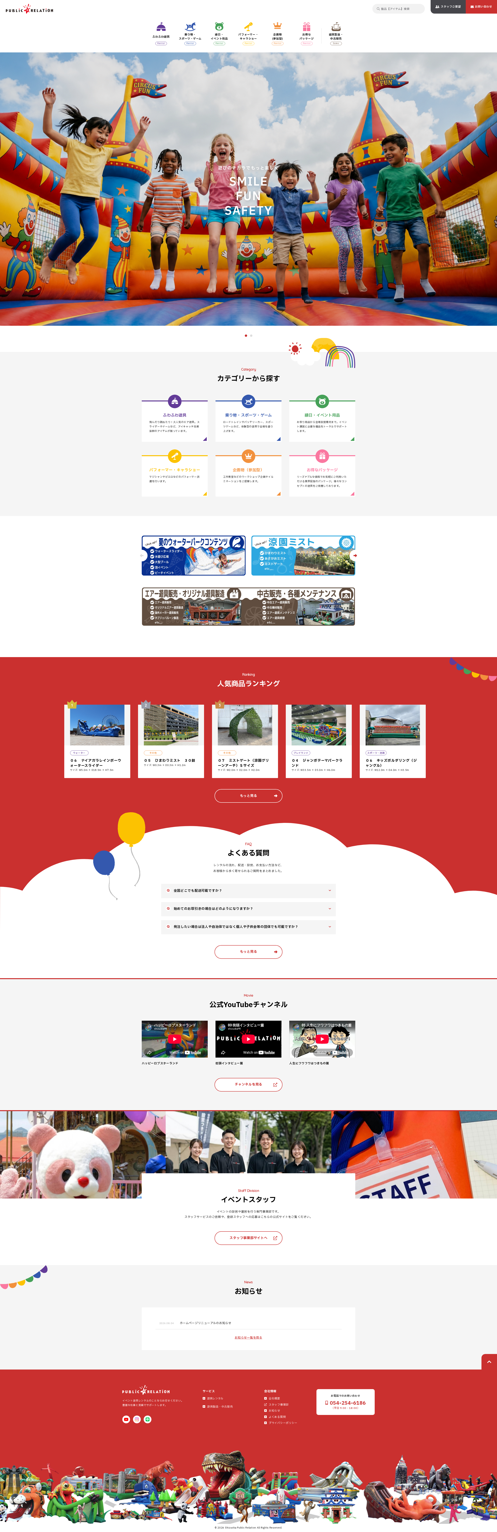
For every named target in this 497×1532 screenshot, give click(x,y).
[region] (280, 743)
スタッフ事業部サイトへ (248, 1238)
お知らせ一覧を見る (248, 1338)
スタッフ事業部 (279, 1405)
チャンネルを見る (248, 1084)
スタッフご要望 (451, 7)
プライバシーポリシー (283, 1423)
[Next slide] (355, 555)
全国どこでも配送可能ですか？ (198, 890)
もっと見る (248, 795)
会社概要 (274, 1399)
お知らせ (274, 1411)
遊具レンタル (215, 1399)
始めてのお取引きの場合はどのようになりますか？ (214, 908)
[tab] (246, 335)
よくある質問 (277, 1417)
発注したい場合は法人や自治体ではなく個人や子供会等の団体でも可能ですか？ (236, 926)
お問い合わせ (483, 7)
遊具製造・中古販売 (220, 1407)
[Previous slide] (142, 555)
